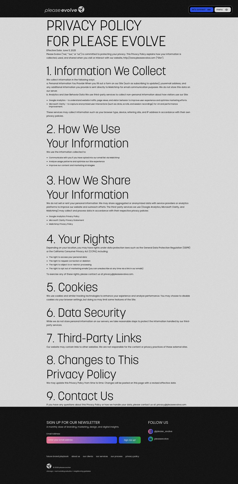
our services (102, 456)
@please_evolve (163, 431)
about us (76, 456)
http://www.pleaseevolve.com (139, 58)
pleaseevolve (161, 439)
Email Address (53, 434)
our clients (88, 456)
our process (116, 456)
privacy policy (132, 456)
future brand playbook (57, 456)
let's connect (198, 10)
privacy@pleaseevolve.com (118, 274)
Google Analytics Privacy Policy (64, 216)
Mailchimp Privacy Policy (61, 224)
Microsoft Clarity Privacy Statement (66, 220)
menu (219, 10)
